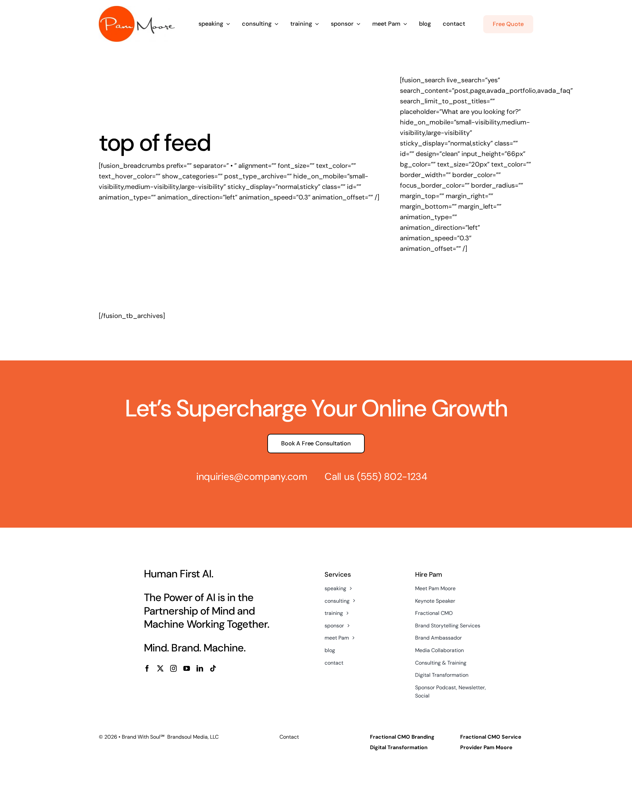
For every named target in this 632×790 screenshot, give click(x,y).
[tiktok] (213, 668)
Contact (289, 736)
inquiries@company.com (251, 476)
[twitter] (160, 668)
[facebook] (147, 668)
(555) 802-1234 (392, 476)
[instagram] (173, 668)
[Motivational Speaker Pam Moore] (137, 9)
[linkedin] (200, 668)
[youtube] (186, 668)
